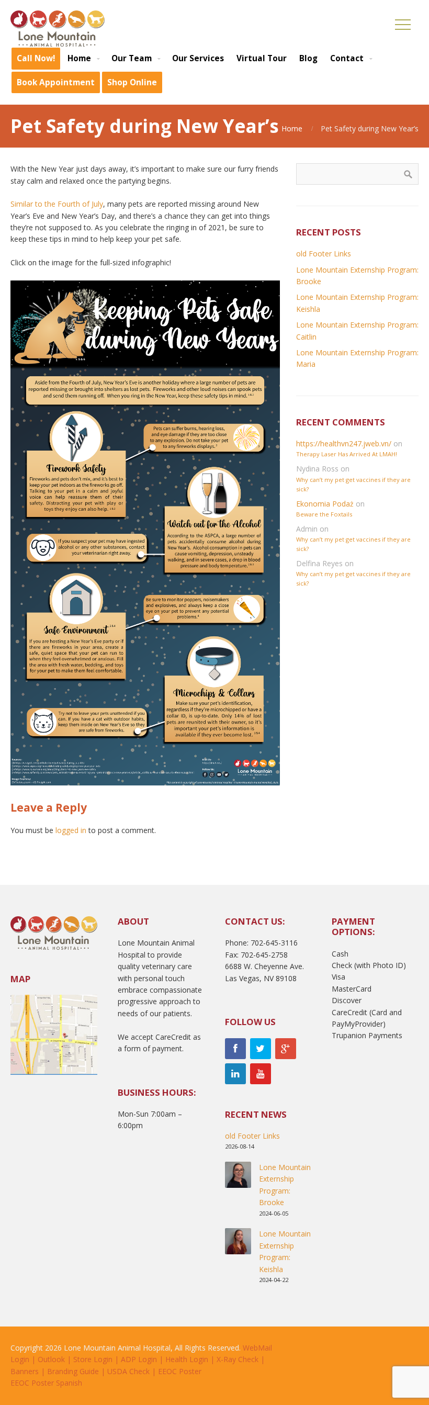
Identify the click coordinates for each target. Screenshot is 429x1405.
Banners (24, 1371)
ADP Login (139, 1359)
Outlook (51, 1359)
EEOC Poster (179, 1371)
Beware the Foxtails (324, 514)
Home (291, 128)
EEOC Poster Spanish (46, 1383)
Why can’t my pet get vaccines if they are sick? (353, 484)
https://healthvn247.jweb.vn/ (343, 443)
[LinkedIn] (235, 1073)
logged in (70, 830)
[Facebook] (235, 1048)
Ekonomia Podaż (325, 504)
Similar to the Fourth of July (56, 204)
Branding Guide (73, 1371)
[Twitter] (260, 1048)
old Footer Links (323, 253)
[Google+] (285, 1048)
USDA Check (128, 1371)
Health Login (186, 1359)
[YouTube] (260, 1073)
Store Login (92, 1359)
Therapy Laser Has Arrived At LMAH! (346, 454)
